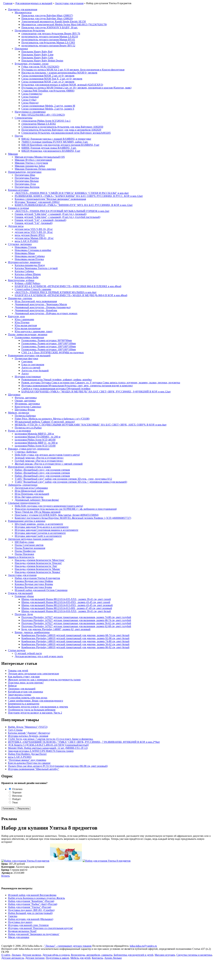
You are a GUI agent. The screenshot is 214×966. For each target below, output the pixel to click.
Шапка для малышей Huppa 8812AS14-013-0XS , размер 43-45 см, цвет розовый (67, 605)
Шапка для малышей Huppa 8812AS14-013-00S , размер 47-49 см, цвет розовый (66, 608)
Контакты (97, 957)
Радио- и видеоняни (19, 430)
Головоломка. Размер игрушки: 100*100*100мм (48, 343)
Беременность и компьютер (23, 703)
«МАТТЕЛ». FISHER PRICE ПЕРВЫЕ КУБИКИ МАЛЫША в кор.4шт (55, 292)
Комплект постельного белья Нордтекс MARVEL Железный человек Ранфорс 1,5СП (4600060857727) (73, 518)
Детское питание (34, 957)
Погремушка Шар (25, 175)
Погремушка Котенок (27, 187)
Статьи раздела (16, 650)
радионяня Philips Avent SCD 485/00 (35, 439)
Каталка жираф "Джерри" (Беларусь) (29, 732)
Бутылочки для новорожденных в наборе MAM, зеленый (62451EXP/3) (62, 84)
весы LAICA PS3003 (26, 241)
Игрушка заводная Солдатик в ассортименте (40, 533)
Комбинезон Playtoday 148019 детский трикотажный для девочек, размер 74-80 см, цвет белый (75, 641)
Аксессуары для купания (22, 575)
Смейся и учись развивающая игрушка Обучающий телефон (55, 388)
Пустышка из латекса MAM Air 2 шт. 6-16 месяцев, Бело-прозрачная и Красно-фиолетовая (72, 69)
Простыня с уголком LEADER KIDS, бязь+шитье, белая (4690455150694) (56, 515)
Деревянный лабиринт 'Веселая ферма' (37, 499)
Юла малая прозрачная (27, 328)
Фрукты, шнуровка (26, 397)
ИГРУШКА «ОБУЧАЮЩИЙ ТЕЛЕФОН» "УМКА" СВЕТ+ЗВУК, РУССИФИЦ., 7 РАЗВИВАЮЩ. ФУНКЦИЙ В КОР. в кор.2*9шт (84, 742)
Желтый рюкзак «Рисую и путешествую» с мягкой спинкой (49, 463)
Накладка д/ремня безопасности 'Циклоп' (38, 563)
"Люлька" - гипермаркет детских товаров (68, 945)
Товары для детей (18, 670)
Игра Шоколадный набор (29, 490)
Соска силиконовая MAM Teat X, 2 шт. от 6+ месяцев (51, 78)
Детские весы (16, 226)
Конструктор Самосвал (28, 406)
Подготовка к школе (57, 957)
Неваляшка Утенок (25, 247)
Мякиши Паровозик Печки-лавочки (35, 168)
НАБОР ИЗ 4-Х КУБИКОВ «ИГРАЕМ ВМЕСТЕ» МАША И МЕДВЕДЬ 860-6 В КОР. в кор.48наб (71, 295)
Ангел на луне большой (35, 370)
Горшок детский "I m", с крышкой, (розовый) (40, 220)
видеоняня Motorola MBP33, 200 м (34, 433)
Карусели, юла (16, 316)
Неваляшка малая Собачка (30, 256)
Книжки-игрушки (18, 190)
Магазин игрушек (165, 954)
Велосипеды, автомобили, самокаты (91, 954)
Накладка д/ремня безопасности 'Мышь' (37, 569)
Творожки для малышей (21, 688)
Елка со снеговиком (32, 364)
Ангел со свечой (30, 367)
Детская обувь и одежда (56, 954)
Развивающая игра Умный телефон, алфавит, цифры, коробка (56, 379)
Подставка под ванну (20, 922)
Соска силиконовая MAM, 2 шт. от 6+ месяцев (47, 75)
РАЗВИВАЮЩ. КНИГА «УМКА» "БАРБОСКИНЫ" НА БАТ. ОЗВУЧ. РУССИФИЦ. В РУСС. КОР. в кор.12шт (79, 196)
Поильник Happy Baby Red (36, 51)
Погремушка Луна (25, 184)
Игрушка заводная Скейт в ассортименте (38, 536)
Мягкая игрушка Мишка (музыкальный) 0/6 (40, 156)
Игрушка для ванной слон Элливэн (28, 925)
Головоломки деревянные (29, 337)
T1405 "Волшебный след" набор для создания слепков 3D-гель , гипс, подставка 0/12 (63, 478)
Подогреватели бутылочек (30, 30)
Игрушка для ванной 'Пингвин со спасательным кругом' (40, 928)
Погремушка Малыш (27, 181)
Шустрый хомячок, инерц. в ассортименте (39, 524)
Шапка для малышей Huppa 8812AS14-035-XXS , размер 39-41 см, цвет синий (66, 599)
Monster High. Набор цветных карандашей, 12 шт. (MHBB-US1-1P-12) (48, 748)
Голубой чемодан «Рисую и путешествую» (39, 460)
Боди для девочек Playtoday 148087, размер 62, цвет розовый (55, 629)
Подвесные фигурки (26, 358)
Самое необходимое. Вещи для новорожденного (35, 700)
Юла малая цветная (26, 325)
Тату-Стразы (15, 729)
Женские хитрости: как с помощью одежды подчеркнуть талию (44, 679)
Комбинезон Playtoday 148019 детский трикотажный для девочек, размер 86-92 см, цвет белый (75, 647)
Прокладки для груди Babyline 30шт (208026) (47, 18)
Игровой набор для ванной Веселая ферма (32, 895)
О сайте (5, 954)
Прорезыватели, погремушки (24, 172)
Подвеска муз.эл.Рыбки (28, 427)
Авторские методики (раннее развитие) (30, 539)
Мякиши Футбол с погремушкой (33, 159)
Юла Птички (22, 322)
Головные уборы (24, 596)
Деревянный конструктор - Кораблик (36, 310)
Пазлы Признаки (24, 554)
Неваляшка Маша (25, 253)
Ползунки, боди (24, 614)
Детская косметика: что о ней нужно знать (39, 656)
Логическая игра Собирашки (31, 487)
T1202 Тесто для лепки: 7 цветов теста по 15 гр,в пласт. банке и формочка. (50, 738)
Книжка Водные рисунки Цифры (34, 581)
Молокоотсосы (23, 12)
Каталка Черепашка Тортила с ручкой (36, 268)
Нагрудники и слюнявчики (30, 111)
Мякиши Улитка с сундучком (31, 162)
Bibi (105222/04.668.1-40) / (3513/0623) (43, 114)
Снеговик (27, 361)
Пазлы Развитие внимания (30, 548)
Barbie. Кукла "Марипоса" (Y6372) (27, 726)
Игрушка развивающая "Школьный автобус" (33, 769)
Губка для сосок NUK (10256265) (40, 66)
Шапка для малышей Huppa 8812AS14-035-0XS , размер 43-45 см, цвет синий (65, 602)
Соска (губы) (28, 99)
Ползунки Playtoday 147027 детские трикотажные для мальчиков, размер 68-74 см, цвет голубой (76, 620)
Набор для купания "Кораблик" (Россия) (31, 901)
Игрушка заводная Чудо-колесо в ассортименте (42, 527)
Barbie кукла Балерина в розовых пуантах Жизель (36, 898)
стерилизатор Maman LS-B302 (38, 123)
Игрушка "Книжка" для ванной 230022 (37, 202)
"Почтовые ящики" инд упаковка (27, 760)
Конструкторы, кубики (21, 280)
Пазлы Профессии (25, 551)
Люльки (16, 954)
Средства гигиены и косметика (194, 954)
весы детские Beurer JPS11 (30, 235)
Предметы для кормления (22, 9)
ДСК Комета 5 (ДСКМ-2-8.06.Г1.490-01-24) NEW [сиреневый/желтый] (48, 745)
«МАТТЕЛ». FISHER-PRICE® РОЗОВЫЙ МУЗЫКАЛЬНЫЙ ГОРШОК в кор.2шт (62, 211)
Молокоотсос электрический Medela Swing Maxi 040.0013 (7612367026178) (64, 24)
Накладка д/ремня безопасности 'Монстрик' (40, 560)
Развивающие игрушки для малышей (29, 355)
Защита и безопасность (21, 557)
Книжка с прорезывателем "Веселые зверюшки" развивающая (50, 199)
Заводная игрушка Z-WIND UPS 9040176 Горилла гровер (41, 751)
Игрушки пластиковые (28, 376)
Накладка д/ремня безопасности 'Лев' (36, 566)
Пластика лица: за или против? (26, 682)
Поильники (21, 48)
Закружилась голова (19, 694)
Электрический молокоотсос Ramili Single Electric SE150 (53, 21)
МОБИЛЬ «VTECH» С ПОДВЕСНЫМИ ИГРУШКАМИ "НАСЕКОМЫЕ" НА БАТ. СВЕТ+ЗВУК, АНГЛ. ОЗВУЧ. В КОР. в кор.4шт (91, 424)
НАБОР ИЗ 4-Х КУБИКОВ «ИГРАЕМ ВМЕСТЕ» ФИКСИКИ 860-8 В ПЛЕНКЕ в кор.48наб (68, 286)
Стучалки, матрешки (20, 244)
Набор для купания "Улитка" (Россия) (29, 907)
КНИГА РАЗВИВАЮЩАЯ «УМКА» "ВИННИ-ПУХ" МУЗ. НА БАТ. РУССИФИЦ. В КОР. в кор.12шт (74, 205)
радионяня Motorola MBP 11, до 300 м (36, 442)
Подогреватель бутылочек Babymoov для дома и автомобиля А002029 (61, 129)
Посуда (19, 135)
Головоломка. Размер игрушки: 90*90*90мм (46, 340)
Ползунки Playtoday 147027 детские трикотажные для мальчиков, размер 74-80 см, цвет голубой (76, 617)
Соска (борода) (29, 102)
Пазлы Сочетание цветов (29, 545)
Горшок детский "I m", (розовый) (33, 223)
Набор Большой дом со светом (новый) (30, 913)
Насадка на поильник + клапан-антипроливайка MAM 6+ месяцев (59, 72)
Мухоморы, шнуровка (27, 403)
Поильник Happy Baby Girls (37, 57)
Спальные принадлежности (24, 502)
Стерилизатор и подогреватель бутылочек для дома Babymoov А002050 (62, 126)
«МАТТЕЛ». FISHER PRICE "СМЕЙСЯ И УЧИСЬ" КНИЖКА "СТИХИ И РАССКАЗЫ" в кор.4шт (72, 193)
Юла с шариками (24, 319)
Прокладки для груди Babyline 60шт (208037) (47, 15)
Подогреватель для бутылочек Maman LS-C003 (48, 42)
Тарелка (12, 916)
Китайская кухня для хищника (25, 691)
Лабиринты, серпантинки (22, 484)
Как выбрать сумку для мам (24, 676)
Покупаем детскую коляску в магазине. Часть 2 (35, 712)
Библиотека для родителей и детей (133, 954)
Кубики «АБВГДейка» (27, 283)
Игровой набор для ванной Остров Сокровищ (41, 590)
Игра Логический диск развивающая (36, 301)
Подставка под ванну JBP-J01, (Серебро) (31, 910)
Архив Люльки (113, 957)
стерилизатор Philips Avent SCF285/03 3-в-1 (46, 120)
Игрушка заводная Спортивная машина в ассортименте (46, 530)
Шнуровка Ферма (25, 409)
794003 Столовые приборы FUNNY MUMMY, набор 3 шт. (54, 141)
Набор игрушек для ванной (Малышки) (30, 919)
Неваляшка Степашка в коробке (33, 250)
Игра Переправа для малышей (32, 493)
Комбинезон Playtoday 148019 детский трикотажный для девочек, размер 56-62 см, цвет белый (75, 644)
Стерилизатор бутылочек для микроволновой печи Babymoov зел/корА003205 (66, 132)
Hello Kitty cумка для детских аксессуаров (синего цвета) (47, 454)
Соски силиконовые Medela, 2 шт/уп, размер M (48, 105)
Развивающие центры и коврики (26, 521)
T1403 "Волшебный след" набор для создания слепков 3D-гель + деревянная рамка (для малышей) (71, 481)
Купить (5, 875)
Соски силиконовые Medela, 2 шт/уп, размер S (47, 108)
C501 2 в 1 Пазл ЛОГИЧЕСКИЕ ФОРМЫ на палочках (52, 352)
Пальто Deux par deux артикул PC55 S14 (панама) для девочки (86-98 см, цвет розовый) (58, 766)
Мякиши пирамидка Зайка (30, 165)
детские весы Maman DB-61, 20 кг (34, 238)
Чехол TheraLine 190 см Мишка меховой (38, 511)
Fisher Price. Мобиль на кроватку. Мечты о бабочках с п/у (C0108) (52, 418)
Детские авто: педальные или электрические (33, 673)
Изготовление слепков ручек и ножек (29, 466)
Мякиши (13, 153)
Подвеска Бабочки (25, 415)
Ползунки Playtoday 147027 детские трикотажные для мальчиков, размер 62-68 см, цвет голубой (76, 626)
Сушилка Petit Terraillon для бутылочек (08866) (47, 90)
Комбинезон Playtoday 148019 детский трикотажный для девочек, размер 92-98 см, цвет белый (75, 638)
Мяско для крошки (18, 937)
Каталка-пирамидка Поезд (30, 265)
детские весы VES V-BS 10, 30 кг (34, 232)
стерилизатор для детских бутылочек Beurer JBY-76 (50, 33)
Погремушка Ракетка (27, 178)
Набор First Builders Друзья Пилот (27, 754)
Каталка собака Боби (26, 277)
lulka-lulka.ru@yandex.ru (143, 945)
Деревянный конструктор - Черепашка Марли (41, 304)
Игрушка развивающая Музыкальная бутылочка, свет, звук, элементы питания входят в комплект (77, 385)
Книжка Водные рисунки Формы (34, 584)
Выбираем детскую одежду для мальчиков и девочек (38, 706)
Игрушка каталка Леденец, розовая (28, 735)
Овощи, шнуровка (25, 400)
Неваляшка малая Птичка (29, 259)
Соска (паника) (30, 96)
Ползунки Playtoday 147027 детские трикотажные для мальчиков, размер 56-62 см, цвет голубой (76, 623)
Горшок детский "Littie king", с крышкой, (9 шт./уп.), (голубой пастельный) (57, 217)
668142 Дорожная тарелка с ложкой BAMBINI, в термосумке (56, 138)
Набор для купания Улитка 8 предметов (37, 578)
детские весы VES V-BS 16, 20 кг (34, 229)
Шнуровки (14, 394)
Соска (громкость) (31, 93)
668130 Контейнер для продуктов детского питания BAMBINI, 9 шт (60, 144)
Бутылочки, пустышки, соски (31, 63)
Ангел (25, 373)
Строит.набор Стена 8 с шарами (33, 289)
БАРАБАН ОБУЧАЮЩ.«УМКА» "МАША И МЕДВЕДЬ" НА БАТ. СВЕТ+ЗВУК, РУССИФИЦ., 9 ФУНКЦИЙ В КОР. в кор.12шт (96, 391)
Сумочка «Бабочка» (26, 451)
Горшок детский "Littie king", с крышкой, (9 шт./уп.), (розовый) (50, 214)
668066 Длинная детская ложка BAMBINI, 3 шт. (48, 147)
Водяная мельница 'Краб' (22, 931)
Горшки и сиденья (18, 208)
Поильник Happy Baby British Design (42, 60)
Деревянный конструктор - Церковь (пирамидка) (43, 307)
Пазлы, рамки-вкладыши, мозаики (27, 334)
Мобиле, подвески (18, 412)
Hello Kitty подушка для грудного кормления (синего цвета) (49, 505)
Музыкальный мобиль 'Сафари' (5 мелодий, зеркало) (45, 421)
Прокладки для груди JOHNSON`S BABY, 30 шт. (49, 27)
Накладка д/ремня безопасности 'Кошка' (37, 572)
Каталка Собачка (24, 271)
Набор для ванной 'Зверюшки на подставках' (33, 934)
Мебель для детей (80, 957)
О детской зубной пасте (28, 653)
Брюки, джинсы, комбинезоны (32, 632)
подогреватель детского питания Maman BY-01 (48, 39)
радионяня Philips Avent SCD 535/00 (35, 445)
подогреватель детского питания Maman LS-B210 (49, 36)
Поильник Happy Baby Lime (37, 54)
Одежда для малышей (20, 593)
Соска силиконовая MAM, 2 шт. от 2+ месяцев (47, 81)
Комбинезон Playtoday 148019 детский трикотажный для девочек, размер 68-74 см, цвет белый (75, 635)
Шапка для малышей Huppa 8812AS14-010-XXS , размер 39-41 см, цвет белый (66, 611)
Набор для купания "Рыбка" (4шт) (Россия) (32, 904)
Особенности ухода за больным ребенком (31, 709)
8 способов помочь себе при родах (27, 697)
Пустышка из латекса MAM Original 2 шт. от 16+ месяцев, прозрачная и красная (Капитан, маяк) (76, 87)
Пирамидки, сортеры (20, 298)
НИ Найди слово (24, 542)
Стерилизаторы (23, 117)
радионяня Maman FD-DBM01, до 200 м (37, 436)
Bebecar (12, 685)
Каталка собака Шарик (28, 274)
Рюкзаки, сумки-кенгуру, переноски (28, 448)
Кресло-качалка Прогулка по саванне (29, 763)
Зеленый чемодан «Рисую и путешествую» (39, 457)
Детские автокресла (12, 957)
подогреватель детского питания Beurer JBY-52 (48, 45)
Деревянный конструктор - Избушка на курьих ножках (46, 313)
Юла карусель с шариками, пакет (33, 331)
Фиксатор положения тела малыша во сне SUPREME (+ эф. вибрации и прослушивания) (66, 508)
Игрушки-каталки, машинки (24, 262)
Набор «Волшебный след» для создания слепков (42, 469)
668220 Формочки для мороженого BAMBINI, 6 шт (50, 150)
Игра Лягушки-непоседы (29, 496)
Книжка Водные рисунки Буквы (33, 587)
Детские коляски (31, 954)
